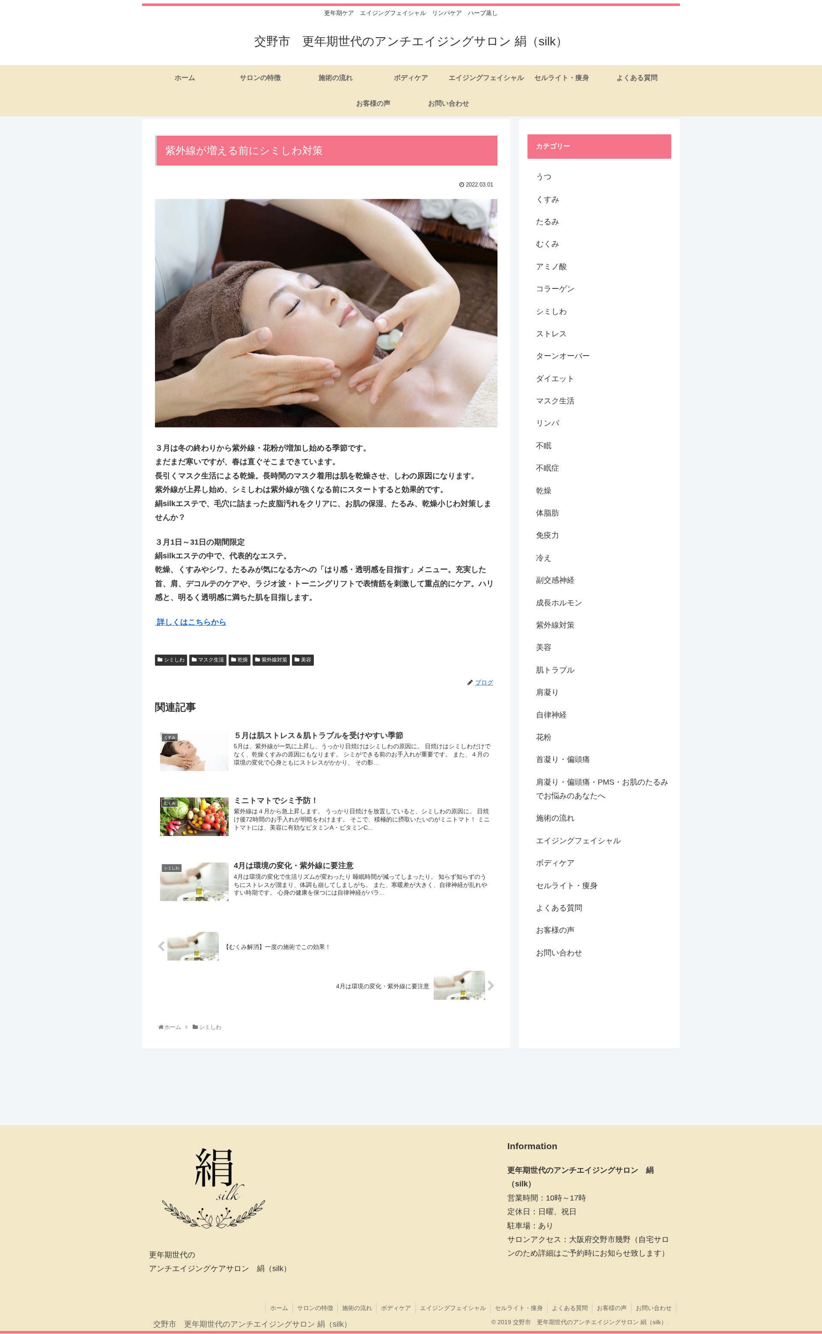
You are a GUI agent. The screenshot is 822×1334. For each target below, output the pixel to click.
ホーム (279, 1307)
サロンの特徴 (315, 1307)
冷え (543, 558)
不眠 (543, 446)
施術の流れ (555, 818)
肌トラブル (555, 670)
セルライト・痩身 (567, 885)
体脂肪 (547, 513)
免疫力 (547, 535)
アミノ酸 (551, 266)
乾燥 (243, 660)
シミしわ (174, 660)
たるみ (547, 221)
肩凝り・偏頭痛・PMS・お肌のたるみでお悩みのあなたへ (602, 789)
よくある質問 (559, 908)
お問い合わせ (559, 953)
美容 (306, 660)
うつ (543, 176)
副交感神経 (555, 580)
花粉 (543, 737)
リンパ (547, 423)
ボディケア (555, 863)
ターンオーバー (563, 356)
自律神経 (551, 715)
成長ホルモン (559, 603)
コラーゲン (555, 289)
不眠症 (547, 468)
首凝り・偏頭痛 (563, 759)
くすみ (547, 199)
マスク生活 (211, 660)
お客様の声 (555, 930)
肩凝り (547, 692)
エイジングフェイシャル (578, 840)
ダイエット (555, 378)
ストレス (551, 333)
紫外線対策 (274, 660)
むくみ (547, 244)
